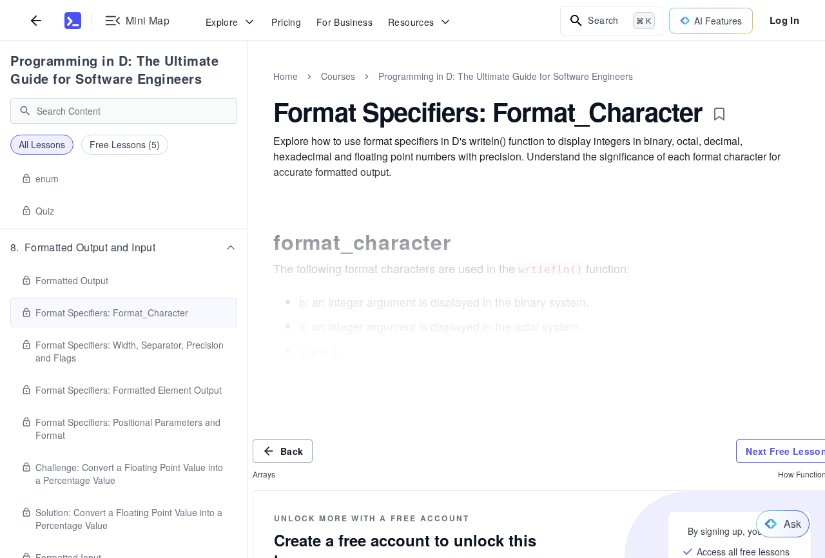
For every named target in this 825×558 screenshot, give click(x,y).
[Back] (36, 20)
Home (285, 76)
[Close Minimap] (247, 90)
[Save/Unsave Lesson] (719, 114)
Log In (784, 20)
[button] (124, 247)
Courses (338, 76)
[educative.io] (72, 20)
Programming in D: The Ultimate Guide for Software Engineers (114, 69)
